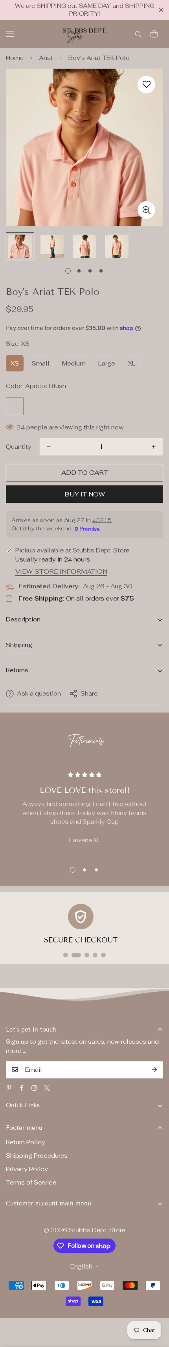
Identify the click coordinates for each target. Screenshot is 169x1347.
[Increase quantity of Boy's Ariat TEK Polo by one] (154, 446)
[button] (154, 34)
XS (15, 363)
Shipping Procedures (37, 1155)
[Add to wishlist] (146, 84)
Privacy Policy (27, 1169)
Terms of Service (31, 1182)
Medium (74, 363)
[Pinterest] (9, 1088)
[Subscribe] (154, 1069)
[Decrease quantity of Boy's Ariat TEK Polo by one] (49, 446)
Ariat (46, 58)
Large (106, 363)
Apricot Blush (15, 406)
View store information (61, 571)
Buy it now (84, 494)
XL (132, 363)
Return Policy (25, 1142)
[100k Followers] (34, 1088)
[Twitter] (47, 1088)
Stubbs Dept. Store (97, 1230)
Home (15, 58)
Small (41, 363)
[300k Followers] (21, 1088)
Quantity (18, 446)
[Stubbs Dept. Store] (84, 34)
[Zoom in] (146, 210)
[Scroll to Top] (155, 1305)
